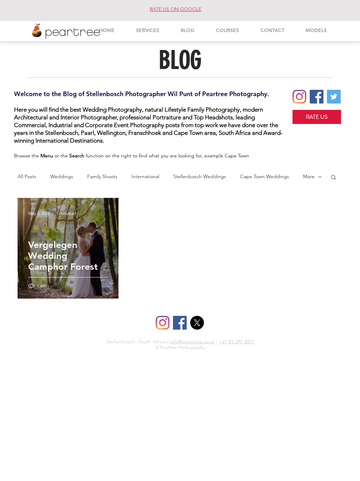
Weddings (61, 177)
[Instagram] (299, 97)
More (309, 177)
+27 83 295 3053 (236, 341)
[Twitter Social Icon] (334, 97)
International (145, 177)
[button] (333, 177)
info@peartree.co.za (192, 341)
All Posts (27, 177)
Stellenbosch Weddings (199, 177)
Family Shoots (102, 177)
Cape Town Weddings (264, 177)
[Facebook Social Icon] (316, 97)
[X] (197, 323)
